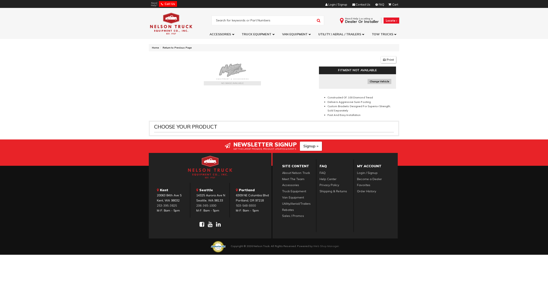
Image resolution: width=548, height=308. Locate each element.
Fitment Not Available (357, 70)
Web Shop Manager (326, 246)
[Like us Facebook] (201, 224)
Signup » (311, 146)
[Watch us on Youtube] (210, 224)
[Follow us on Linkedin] (218, 224)
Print (390, 60)
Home (155, 47)
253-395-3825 (167, 205)
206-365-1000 (206, 205)
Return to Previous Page (177, 47)
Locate (391, 20)
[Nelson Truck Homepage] (180, 23)
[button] (222, 34)
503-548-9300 (246, 205)
